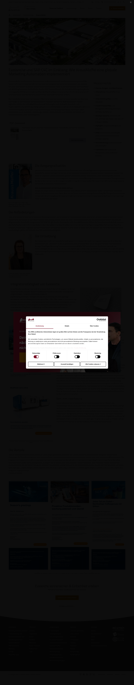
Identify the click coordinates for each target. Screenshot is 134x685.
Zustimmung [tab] (40, 326)
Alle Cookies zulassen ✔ (93, 364)
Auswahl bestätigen (67, 364)
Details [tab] (67, 326)
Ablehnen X (40, 364)
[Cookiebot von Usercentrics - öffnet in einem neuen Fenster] (98, 319)
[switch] (56, 356)
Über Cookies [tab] (94, 326)
